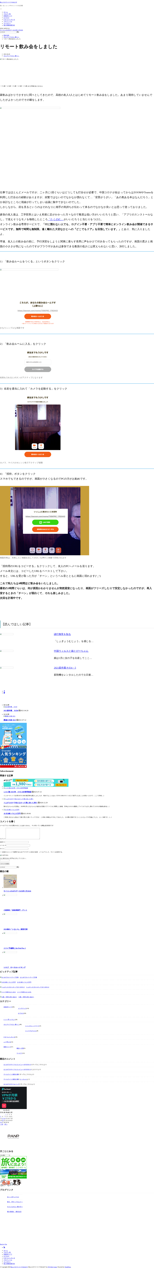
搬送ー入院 (20, 1048)
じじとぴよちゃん (31, 1031)
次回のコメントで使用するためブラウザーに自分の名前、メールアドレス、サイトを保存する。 (32, 852)
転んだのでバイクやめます (8, 2)
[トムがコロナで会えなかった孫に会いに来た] (19, 799)
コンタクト (7, 23)
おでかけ (6, 17)
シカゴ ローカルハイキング (15, 967)
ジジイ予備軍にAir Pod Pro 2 (15, 948)
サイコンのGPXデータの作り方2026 (11, 30)
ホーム (6, 12)
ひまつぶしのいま (9, 19)
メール (3, 845)
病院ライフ (7, 1047)
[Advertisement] (53, 72)
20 (2, 1120)
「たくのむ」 (56, 219)
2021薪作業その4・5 (65, 667)
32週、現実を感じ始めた (26, 997)
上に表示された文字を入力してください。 (13, 858)
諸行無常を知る (62, 634)
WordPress (68, 1267)
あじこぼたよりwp (13, 1197)
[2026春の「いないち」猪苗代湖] (10, 914)
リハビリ (19, 1053)
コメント (3, 838)
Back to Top (3, 1244)
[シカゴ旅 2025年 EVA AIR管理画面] (16, 788)
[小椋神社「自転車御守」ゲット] (10, 895)
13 (2, 1118)
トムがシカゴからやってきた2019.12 (37, 987)
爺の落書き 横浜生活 (14, 1211)
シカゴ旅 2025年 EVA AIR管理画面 (17, 792)
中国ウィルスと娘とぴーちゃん (71, 651)
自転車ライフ (8, 16)
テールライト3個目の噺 (11, 1074)
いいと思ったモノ (9, 1019)
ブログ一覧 (7, 14)
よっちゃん (23, 1079)
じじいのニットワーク (32, 1026)
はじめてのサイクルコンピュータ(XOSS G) (17, 1064)
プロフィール (8, 21)
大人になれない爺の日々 (15, 1206)
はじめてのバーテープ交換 (28, 977)
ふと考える (7, 1042)
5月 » (5, 1124)
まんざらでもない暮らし (11, 55)
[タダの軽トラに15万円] (11, 809)
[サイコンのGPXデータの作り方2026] (10, 887)
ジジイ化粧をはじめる (24, 992)
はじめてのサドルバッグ (11, 1084)
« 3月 (1, 1124)
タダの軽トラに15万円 (12, 813)
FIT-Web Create (52, 1267)
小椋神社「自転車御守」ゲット (15, 910)
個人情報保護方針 (9, 25)
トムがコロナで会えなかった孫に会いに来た (20, 803)
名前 (2, 842)
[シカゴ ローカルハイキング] (10, 952)
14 (4, 1118)
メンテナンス (22, 1008)
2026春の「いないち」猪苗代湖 (15, 929)
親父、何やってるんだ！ (15, 1202)
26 (1, 1122)
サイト (2, 848)
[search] (17, 32)
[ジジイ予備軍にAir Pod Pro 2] (10, 933)
